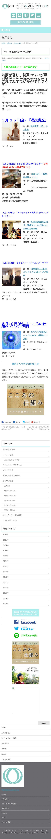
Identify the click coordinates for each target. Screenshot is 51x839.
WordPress (14, 833)
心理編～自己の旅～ (10, 495)
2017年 (6, 582)
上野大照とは (5, 733)
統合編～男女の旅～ (10, 505)
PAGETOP (44, 723)
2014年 (6, 598)
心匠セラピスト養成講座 (12, 515)
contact (3, 749)
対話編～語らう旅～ (10, 490)
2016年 (6, 588)
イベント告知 (8, 455)
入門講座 (7, 486)
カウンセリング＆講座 (8, 738)
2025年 (6, 540)
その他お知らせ (9, 449)
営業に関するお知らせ (11, 475)
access (3, 754)
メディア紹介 (8, 470)
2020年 (6, 566)
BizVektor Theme (25, 833)
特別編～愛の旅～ (9, 500)
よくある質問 (5, 759)
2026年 (6, 535)
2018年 (6, 577)
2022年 (6, 556)
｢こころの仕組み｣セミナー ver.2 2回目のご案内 (35, 335)
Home (3, 727)
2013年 (6, 604)
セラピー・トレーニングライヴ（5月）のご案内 (35, 272)
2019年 (6, 572)
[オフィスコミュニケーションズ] (25, 7)
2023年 (6, 551)
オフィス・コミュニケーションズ (23, 830)
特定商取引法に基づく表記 (10, 790)
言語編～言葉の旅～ (10, 510)
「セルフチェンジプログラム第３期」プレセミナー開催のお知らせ (38, 429)
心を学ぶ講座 (8, 481)
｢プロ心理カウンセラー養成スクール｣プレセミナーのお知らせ (35, 225)
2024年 (6, 545)
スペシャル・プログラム (12, 465)
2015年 (6, 593)
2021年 (6, 561)
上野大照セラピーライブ (11, 460)
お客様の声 (5, 743)
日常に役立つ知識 (10, 520)
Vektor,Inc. (37, 833)
